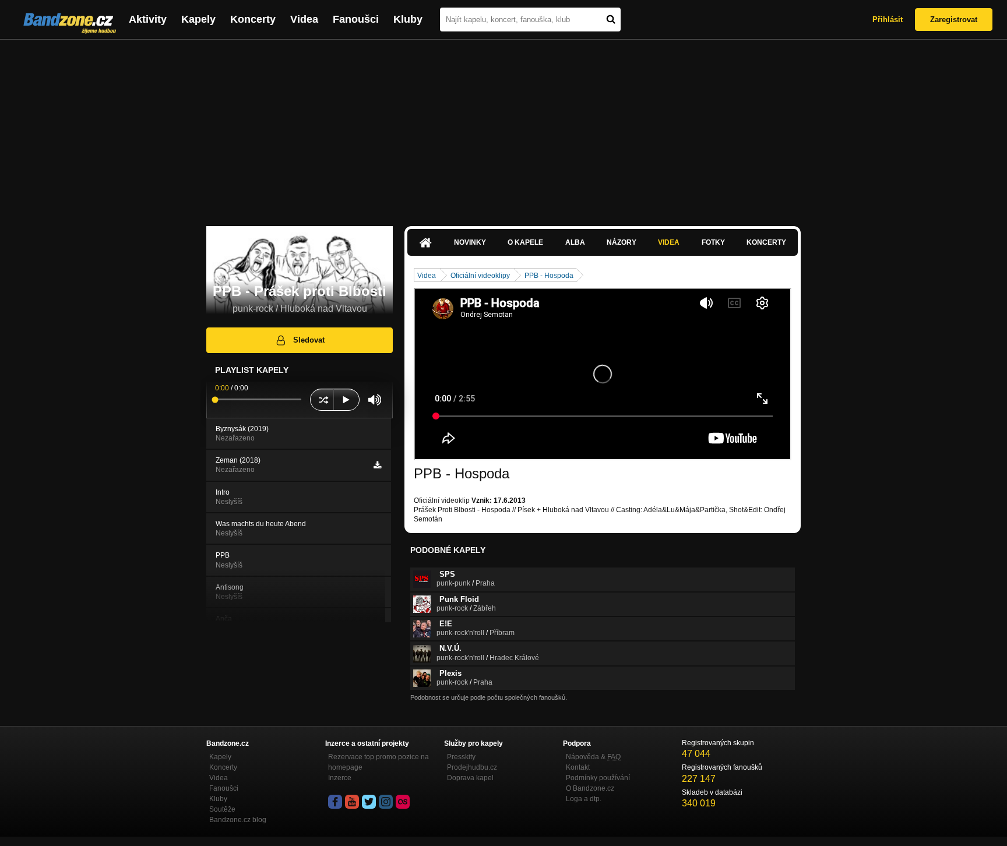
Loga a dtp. (583, 799)
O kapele (525, 242)
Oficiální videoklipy (480, 276)
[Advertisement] (503, 127)
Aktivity (148, 19)
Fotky (713, 242)
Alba (575, 242)
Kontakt (578, 767)
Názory (621, 242)
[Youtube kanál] (352, 802)
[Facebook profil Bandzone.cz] (335, 802)
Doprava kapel (470, 778)
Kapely (198, 19)
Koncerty (253, 19)
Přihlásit (887, 19)
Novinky (470, 242)
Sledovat (309, 340)
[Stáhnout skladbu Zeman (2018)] (377, 465)
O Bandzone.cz (590, 788)
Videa (304, 19)
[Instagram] (386, 802)
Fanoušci (356, 19)
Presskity (461, 757)
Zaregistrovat (953, 19)
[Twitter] (369, 802)
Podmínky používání (598, 778)
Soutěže (222, 809)
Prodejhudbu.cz (472, 767)
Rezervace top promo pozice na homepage (378, 762)
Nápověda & (593, 757)
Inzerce (339, 778)
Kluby (407, 19)
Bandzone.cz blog (237, 820)
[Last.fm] (403, 802)
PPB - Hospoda (548, 276)
